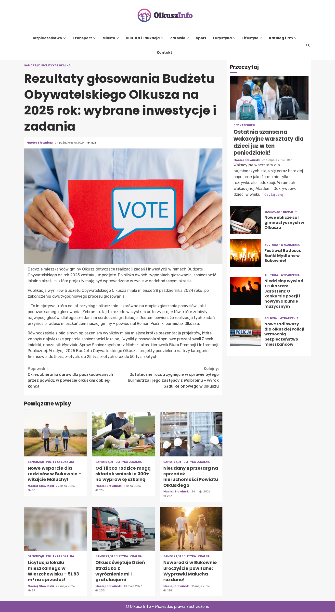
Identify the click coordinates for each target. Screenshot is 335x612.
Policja (270, 318)
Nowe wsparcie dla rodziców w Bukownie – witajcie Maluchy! (55, 434)
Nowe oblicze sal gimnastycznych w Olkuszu (245, 220)
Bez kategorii (244, 125)
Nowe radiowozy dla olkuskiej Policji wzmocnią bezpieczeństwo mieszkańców (245, 332)
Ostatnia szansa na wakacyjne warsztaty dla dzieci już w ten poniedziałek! (269, 98)
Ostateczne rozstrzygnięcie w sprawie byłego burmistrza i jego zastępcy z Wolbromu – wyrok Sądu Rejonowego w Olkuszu (173, 377)
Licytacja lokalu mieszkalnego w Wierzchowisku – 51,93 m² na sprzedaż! (55, 529)
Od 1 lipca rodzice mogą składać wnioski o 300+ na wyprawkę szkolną (123, 434)
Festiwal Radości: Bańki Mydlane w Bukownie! (245, 253)
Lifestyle (250, 38)
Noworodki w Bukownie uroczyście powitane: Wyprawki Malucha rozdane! (191, 529)
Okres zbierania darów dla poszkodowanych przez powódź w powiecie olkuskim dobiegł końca (70, 377)
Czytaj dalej (273, 195)
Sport (201, 38)
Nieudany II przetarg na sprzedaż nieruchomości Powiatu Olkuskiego (191, 434)
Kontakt (164, 52)
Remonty (290, 211)
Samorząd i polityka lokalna (47, 65)
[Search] (308, 45)
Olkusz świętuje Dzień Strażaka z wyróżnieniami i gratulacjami (123, 529)
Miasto (109, 38)
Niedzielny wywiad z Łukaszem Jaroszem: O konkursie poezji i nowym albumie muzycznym (245, 291)
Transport (82, 38)
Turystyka (222, 38)
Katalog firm (281, 38)
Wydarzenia (290, 245)
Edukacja (272, 211)
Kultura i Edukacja (143, 38)
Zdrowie (177, 38)
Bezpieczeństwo (46, 38)
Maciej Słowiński (39, 142)
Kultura (271, 245)
